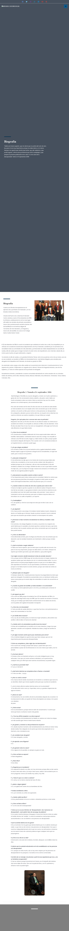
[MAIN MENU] (65, 6)
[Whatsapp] (34, 1)
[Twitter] (26, 1)
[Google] (46, 1)
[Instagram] (30, 1)
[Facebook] (22, 1)
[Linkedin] (38, 1)
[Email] (42, 1)
